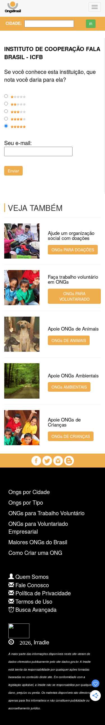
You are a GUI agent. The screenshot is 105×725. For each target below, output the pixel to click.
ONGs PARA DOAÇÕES (73, 249)
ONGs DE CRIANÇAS (71, 436)
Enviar (13, 171)
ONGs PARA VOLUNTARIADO (74, 296)
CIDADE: (11, 23)
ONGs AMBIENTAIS (69, 387)
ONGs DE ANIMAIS (69, 340)
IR (90, 23)
